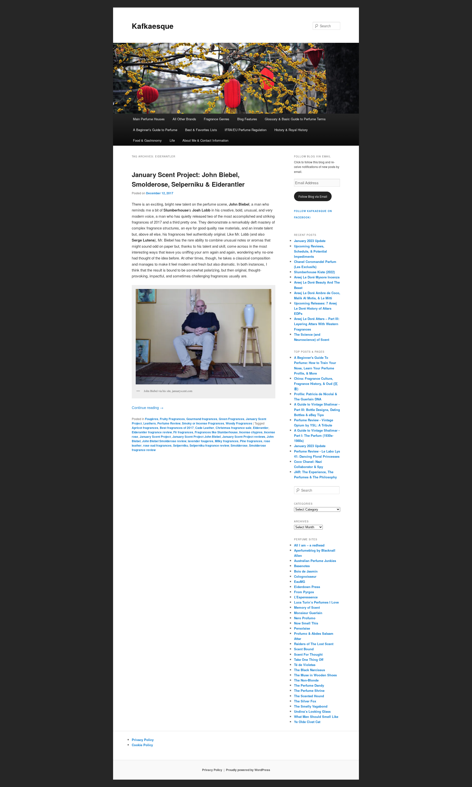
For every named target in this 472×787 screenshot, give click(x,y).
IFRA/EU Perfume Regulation (245, 129)
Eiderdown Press (307, 586)
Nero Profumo (304, 618)
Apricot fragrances (145, 427)
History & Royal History (291, 129)
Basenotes (302, 565)
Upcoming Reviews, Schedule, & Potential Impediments (310, 251)
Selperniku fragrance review (209, 445)
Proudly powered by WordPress (248, 770)
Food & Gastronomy (147, 140)
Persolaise (302, 628)
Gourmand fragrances (201, 419)
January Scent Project (155, 436)
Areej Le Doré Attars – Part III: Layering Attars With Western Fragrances (316, 323)
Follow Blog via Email (312, 196)
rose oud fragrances (157, 445)
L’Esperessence (306, 597)
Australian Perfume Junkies (315, 560)
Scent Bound (304, 649)
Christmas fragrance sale (233, 427)
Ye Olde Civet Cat (307, 721)
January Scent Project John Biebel (196, 436)
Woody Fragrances (239, 423)
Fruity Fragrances (172, 419)
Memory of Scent (307, 607)
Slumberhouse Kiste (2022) (314, 272)
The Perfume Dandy (309, 685)
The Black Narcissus (309, 669)
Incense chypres (251, 432)
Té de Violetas (304, 664)
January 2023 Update (309, 240)
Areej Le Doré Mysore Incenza (316, 277)
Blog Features (247, 119)
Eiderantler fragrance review (152, 432)
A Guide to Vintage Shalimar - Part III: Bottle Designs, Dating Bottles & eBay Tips (317, 409)
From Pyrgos (304, 592)
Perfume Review (168, 423)
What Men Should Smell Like (316, 716)
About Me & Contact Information (205, 140)
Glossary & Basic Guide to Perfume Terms (295, 119)
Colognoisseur (305, 576)
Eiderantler (260, 427)
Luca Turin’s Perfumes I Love (316, 602)
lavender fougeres (200, 441)
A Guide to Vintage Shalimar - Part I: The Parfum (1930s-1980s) (316, 435)
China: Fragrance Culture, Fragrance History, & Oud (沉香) (316, 383)
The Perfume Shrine (309, 690)
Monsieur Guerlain (308, 612)
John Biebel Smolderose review (164, 441)
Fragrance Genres (216, 119)
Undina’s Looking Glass (312, 711)
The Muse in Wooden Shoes (315, 675)
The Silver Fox (305, 701)
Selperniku (180, 445)
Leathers (149, 423)
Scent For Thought (308, 654)
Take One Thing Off (308, 659)
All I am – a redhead (309, 545)
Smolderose (239, 445)
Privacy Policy (143, 739)
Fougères (151, 419)
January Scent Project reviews (243, 436)
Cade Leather (204, 427)
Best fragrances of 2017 (177, 427)
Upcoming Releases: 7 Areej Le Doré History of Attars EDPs (315, 308)
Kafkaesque (153, 25)
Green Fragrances (231, 419)
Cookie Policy (142, 744)
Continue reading (147, 407)
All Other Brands (184, 119)
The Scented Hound (309, 696)
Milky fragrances (226, 441)
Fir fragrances (183, 432)
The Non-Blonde (306, 680)
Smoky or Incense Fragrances (203, 423)
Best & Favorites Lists (201, 129)
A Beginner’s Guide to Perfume (155, 129)
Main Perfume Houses (149, 119)
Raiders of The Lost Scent (313, 643)
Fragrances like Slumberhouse (216, 432)
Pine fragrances (251, 441)
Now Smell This (306, 623)
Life (172, 140)
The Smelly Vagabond (310, 706)
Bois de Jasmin (306, 571)
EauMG (299, 581)
